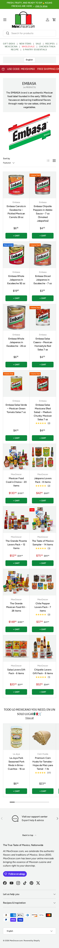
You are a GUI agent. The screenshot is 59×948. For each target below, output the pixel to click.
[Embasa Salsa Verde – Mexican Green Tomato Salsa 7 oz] (16, 383)
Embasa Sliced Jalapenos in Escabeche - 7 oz (43, 280)
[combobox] (29, 33)
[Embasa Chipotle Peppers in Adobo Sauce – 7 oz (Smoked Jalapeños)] (42, 185)
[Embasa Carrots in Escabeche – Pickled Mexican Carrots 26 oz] (16, 185)
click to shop (41, 6)
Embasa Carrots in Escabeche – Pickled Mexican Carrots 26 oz (16, 212)
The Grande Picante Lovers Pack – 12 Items (16, 544)
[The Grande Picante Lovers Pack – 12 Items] (16, 519)
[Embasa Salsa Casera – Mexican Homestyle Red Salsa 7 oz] (42, 317)
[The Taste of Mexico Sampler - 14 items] (42, 519)
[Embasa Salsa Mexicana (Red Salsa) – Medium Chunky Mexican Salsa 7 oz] (42, 383)
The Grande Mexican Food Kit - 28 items (16, 607)
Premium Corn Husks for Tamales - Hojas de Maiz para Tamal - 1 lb (42, 763)
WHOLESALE (28, 46)
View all (29, 718)
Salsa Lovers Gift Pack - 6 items (16, 671)
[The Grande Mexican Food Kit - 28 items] (16, 582)
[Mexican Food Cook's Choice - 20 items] (16, 457)
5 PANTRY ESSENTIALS (35, 49)
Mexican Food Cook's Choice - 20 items (16, 482)
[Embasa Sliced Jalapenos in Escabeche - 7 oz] (42, 255)
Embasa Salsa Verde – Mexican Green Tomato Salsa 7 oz (16, 408)
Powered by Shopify (32, 941)
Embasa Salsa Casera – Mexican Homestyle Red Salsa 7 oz (42, 344)
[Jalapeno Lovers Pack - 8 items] (42, 457)
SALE (38, 44)
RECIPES (50, 44)
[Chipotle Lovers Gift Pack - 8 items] (42, 648)
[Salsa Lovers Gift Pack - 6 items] (16, 648)
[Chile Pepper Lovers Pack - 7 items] (42, 582)
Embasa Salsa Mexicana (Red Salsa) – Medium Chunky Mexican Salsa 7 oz (43, 412)
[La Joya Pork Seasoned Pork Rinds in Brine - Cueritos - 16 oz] (16, 737)
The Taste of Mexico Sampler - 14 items (43, 542)
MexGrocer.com (16, 941)
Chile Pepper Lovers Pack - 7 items (42, 607)
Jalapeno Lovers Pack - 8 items (43, 480)
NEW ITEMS (25, 44)
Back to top (28, 835)
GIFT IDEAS (9, 44)
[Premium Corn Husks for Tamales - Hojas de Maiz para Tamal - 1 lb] (43, 737)
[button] (54, 19)
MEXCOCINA (11, 46)
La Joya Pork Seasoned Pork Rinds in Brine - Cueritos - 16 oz (16, 763)
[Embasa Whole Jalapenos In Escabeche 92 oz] (16, 255)
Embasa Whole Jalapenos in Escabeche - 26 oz (16, 342)
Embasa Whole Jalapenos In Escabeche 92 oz (16, 280)
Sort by (6, 158)
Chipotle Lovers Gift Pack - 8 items (43, 671)
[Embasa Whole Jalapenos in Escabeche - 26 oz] (16, 317)
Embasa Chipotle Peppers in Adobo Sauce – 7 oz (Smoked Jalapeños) (42, 213)
